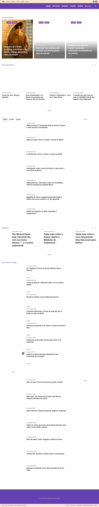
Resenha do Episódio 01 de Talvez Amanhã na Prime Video (45, 469)
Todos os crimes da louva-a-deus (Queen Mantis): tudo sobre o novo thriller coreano (46, 426)
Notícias (14, 22)
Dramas (9, 22)
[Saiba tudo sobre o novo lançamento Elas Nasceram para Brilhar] (70, 237)
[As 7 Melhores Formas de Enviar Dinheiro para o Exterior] (13, 271)
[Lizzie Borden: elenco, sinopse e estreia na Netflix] (13, 157)
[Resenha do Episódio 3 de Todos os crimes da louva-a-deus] (13, 329)
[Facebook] (93, 1)
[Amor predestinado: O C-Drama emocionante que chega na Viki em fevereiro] (37, 80)
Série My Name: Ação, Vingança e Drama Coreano (44, 439)
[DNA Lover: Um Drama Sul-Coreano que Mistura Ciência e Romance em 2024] (13, 400)
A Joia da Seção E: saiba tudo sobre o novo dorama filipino (44, 283)
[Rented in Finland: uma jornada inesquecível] (13, 300)
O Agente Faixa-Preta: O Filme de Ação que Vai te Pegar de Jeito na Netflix (44, 312)
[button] (95, 6)
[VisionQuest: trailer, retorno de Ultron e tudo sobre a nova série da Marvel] (13, 172)
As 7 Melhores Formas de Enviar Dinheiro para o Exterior (43, 269)
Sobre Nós (72, 505)
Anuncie (67, 505)
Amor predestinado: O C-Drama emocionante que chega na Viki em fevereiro (35, 97)
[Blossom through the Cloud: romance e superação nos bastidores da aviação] (81, 39)
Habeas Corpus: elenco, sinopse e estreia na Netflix (44, 140)
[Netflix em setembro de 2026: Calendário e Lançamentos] (13, 215)
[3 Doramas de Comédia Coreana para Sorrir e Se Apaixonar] (13, 343)
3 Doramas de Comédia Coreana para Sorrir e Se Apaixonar (43, 341)
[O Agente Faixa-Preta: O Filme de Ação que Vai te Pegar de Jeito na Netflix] (13, 314)
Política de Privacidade (88, 505)
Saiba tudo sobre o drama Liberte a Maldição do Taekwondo (53, 238)
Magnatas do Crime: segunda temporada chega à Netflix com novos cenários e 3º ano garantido (44, 198)
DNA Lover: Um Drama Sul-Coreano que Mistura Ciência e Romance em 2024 (43, 397)
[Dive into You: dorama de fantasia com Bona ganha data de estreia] (49, 39)
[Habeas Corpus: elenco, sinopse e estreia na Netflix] (13, 143)
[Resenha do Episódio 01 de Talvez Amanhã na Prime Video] (13, 471)
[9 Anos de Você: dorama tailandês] (14, 80)
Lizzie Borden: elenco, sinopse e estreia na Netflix (44, 154)
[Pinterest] (96, 1)
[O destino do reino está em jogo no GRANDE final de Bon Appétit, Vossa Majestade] (85, 80)
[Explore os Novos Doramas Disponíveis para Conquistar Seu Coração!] (13, 357)
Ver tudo (14, 262)
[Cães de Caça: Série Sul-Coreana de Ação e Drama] (13, 385)
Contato (95, 505)
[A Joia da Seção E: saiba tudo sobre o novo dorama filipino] (13, 286)
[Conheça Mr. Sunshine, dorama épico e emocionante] (13, 457)
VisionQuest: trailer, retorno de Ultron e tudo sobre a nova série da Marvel (45, 169)
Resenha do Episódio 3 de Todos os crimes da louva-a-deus (46, 326)
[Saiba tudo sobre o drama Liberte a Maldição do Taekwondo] (38, 237)
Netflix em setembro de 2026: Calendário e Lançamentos (41, 212)
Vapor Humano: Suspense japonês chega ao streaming (46, 411)
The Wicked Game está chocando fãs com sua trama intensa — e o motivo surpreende (22, 240)
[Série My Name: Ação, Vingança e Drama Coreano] (13, 443)
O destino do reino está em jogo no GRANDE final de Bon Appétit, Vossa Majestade (84, 97)
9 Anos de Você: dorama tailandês (10, 96)
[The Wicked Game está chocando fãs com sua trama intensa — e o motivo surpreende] (6, 237)
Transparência (79, 505)
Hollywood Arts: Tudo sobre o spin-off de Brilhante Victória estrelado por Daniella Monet (44, 184)
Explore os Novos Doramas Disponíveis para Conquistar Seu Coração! (42, 355)
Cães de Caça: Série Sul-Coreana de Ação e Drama (44, 382)
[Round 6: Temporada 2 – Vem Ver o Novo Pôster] (61, 80)
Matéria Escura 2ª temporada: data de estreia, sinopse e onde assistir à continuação (45, 126)
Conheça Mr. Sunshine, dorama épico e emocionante (45, 454)
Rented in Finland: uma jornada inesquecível (42, 297)
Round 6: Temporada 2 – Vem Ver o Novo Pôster (60, 96)
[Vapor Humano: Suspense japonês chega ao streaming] (13, 414)
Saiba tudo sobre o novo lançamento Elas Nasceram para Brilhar (86, 238)
